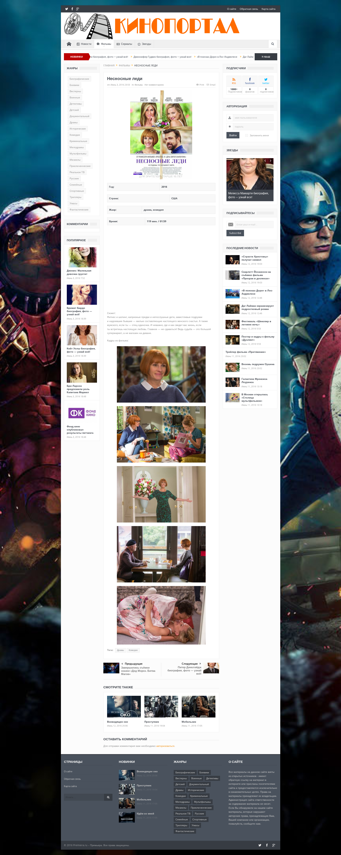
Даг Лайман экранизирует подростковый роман (201, 56)
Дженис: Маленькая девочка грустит (79, 272)
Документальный (79, 116)
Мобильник (189, 721)
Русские (74, 178)
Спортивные (77, 190)
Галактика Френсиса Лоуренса (254, 380)
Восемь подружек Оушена (258, 364)
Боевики (74, 85)
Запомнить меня (259, 135)
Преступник (151, 721)
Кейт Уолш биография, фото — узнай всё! (81, 350)
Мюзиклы (75, 159)
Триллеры (75, 197)
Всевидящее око (117, 721)
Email (212, 84)
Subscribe (235, 233)
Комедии (133, 650)
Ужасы (73, 203)
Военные (75, 97)
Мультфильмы (78, 153)
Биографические (79, 78)
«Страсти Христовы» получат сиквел (255, 258)
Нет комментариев (154, 84)
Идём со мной (145, 813)
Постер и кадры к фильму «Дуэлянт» (258, 338)
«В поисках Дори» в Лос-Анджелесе (148, 56)
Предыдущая (133, 663)
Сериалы (126, 44)
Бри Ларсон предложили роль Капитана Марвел (78, 389)
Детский (74, 110)
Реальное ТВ (77, 172)
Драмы (120, 650)
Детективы (76, 103)
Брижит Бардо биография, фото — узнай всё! (79, 311)
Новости (86, 44)
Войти (233, 135)
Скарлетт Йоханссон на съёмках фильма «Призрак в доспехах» (256, 275)
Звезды (146, 44)
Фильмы (106, 44)
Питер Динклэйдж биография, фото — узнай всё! (184, 670)
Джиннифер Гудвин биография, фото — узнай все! (94, 56)
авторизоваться (165, 746)
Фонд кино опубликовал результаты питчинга (80, 429)
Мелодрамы (77, 147)
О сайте (231, 8)
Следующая (190, 663)
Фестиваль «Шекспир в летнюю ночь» (256, 323)
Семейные (76, 184)
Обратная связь (249, 8)
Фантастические (79, 209)
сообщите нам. (252, 823)
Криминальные (78, 141)
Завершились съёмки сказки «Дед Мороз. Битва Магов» (138, 671)
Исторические (78, 128)
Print (201, 84)
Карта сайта (268, 8)
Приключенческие (80, 166)
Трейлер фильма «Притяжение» (246, 351)
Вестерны (75, 91)
